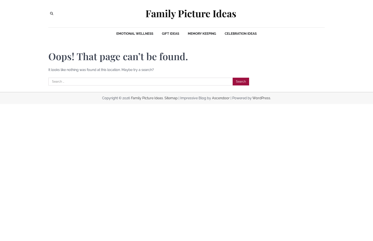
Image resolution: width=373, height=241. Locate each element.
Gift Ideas (170, 34)
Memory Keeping (202, 34)
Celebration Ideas (241, 34)
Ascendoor (221, 98)
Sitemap (171, 98)
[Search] (51, 13)
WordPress (261, 98)
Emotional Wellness (134, 34)
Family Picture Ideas (190, 13)
